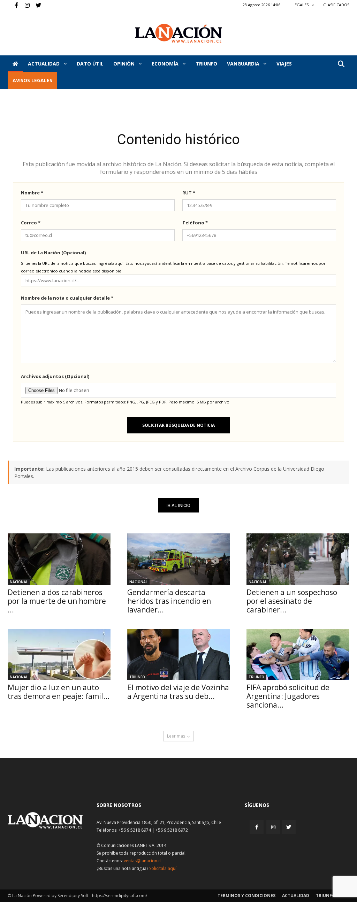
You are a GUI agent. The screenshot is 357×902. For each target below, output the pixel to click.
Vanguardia (244, 63)
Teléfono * (195, 222)
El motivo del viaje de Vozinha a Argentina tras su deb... (178, 692)
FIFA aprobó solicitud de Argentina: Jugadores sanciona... (287, 696)
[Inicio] (15, 63)
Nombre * (32, 193)
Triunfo (206, 63)
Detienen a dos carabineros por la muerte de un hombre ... (57, 601)
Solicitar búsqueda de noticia (178, 425)
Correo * (30, 222)
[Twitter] (36, 5)
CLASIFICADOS (336, 4)
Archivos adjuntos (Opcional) (55, 376)
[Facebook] (13, 5)
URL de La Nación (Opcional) (53, 252)
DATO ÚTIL (90, 63)
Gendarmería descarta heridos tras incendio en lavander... (169, 601)
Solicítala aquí (162, 868)
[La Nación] (178, 33)
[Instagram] (24, 5)
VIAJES (284, 63)
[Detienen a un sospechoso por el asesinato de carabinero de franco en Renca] (297, 559)
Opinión (124, 63)
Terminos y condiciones (246, 896)
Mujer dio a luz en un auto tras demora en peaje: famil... (58, 692)
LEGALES (301, 4)
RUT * (188, 193)
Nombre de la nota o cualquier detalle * (67, 298)
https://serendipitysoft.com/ (119, 896)
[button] (341, 64)
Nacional (19, 581)
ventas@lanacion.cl (142, 861)
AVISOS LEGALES (32, 80)
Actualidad (44, 63)
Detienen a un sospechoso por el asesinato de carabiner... (291, 601)
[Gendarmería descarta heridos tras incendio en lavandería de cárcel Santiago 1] (178, 559)
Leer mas (176, 736)
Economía (166, 63)
